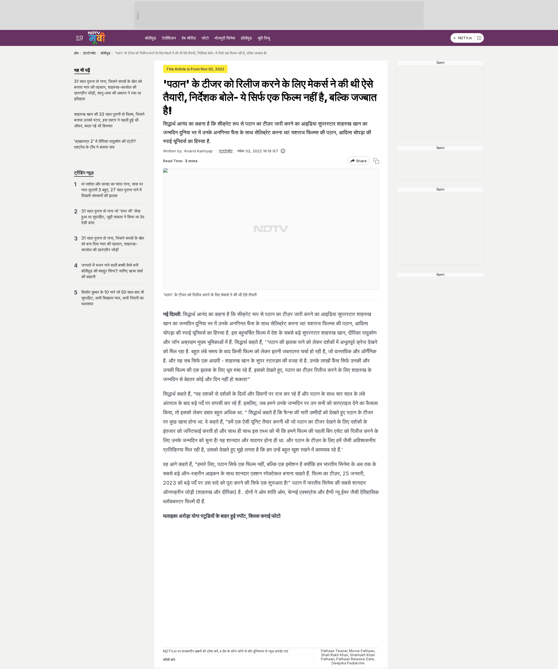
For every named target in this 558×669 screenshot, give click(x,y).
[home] (96, 37)
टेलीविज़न (169, 37)
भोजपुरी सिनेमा (224, 37)
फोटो (205, 37)
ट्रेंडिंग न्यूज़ (84, 173)
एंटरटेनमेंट (226, 151)
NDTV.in (465, 38)
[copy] (376, 161)
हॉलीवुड (246, 37)
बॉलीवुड (150, 37)
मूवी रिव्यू (264, 37)
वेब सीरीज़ (189, 37)
